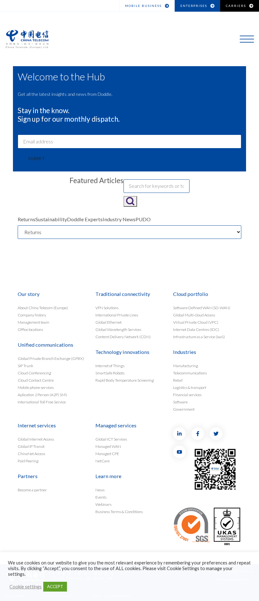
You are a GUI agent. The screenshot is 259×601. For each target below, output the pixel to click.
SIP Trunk (25, 365)
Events (100, 497)
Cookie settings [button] (25, 586)
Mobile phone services (36, 387)
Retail (178, 380)
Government (184, 409)
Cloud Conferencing (34, 373)
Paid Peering (28, 460)
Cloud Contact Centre (36, 380)
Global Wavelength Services (118, 329)
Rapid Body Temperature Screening (124, 380)
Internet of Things (109, 365)
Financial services (187, 394)
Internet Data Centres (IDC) (196, 329)
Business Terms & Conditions (119, 511)
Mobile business (143, 6)
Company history (32, 315)
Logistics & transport (189, 387)
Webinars (103, 504)
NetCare (102, 460)
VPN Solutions (106, 307)
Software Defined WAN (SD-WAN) (201, 307)
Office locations (30, 329)
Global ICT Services (111, 439)
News (100, 490)
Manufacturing (185, 365)
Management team (33, 322)
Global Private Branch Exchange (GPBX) (51, 358)
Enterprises (194, 6)
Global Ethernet (108, 322)
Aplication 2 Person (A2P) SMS (42, 394)
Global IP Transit (31, 446)
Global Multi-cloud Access (194, 315)
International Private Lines (116, 315)
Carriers (236, 6)
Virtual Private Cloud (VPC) (195, 322)
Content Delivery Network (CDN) (123, 336)
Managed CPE (107, 453)
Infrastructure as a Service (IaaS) (199, 336)
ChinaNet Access (31, 453)
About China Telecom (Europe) (43, 307)
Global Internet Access (36, 439)
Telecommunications (190, 373)
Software (180, 401)
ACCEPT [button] (55, 586)
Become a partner (32, 490)
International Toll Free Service (42, 401)
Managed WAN (108, 446)
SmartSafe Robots (109, 373)
